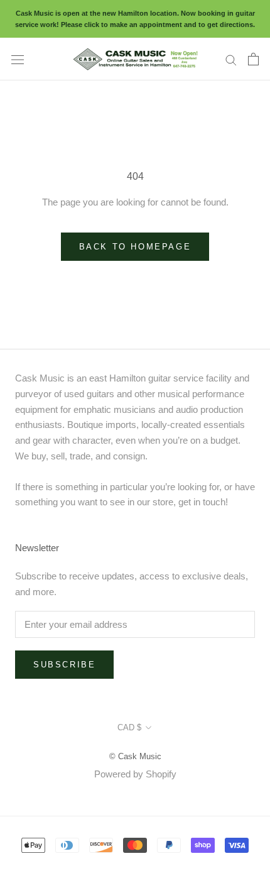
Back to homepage (135, 246)
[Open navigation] (17, 59)
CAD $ (129, 727)
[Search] (231, 59)
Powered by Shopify (135, 774)
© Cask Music (135, 756)
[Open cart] (253, 59)
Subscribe (64, 664)
